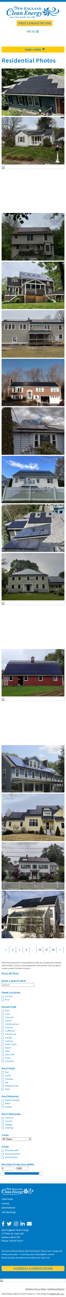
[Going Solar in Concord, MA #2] (33, 356)
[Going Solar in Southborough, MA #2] (33, 405)
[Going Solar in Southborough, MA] (33, 888)
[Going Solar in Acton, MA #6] (33, 115)
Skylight (8, 1124)
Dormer (8, 1121)
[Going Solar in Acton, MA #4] (33, 937)
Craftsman (10, 1030)
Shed (7, 1051)
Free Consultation (34, 23)
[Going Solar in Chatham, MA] (33, 700)
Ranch (8, 1047)
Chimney (9, 1117)
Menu (31, 31)
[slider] (3, 1173)
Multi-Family (11, 1044)
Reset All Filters (10, 973)
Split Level (9, 1054)
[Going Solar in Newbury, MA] (33, 308)
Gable (8, 1075)
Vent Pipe (9, 1127)
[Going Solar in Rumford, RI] (33, 604)
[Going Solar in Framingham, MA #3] (33, 454)
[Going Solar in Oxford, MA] (33, 163)
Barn (7, 1010)
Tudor (8, 1057)
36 (53, 949)
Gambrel (9, 1078)
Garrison (9, 1040)
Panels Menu (33, 49)
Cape (7, 1013)
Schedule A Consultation (33, 1268)
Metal (7, 1103)
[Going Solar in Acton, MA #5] (33, 840)
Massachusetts (12, 1150)
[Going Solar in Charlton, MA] (33, 168)
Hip (6, 1082)
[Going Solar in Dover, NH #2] (33, 502)
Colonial (9, 1017)
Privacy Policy (40, 1289)
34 (40, 949)
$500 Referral (8, 1207)
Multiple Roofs (11, 1085)
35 (46, 949)
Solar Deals (7, 1199)
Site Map (29, 1289)
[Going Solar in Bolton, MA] (33, 599)
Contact (5, 1203)
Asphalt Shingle (12, 1100)
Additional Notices (56, 1289)
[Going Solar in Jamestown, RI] (33, 551)
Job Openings (8, 1212)
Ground (8, 996)
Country (9, 1027)
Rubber (8, 1106)
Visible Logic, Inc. (56, 1293)
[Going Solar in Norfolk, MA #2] (33, 791)
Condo (8, 1020)
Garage (8, 1037)
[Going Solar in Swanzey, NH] (33, 695)
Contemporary (12, 1023)
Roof (7, 999)
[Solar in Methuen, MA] (33, 259)
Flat (7, 1072)
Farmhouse (10, 1034)
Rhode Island (11, 1157)
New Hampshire (12, 1153)
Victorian (9, 1061)
